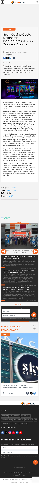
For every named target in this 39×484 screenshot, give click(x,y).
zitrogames (8, 54)
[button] (37, 2)
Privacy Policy (25, 472)
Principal (6, 472)
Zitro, (9, 190)
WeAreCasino (18, 420)
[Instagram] (9, 432)
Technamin (29, 420)
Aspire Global (6, 424)
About (12, 472)
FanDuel (16, 424)
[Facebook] (2, 432)
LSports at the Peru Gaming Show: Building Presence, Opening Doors (16, 288)
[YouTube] (20, 432)
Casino (13, 187)
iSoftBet (5, 416)
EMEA (11, 196)
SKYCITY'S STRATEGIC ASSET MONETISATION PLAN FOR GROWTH (18, 386)
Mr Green (24, 424)
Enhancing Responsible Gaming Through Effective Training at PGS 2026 (18, 271)
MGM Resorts (14, 416)
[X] (6, 432)
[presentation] (3, 252)
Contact (23, 475)
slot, (15, 190)
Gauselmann (25, 416)
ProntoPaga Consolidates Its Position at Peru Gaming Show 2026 (19, 257)
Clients (17, 472)
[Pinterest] (13, 432)
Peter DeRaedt (7, 420)
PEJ (36, 420)
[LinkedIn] (17, 432)
